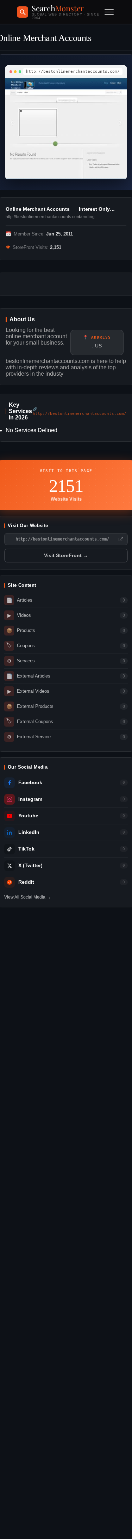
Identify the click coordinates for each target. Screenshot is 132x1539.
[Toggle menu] (109, 12)
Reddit (26, 882)
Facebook (30, 782)
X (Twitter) (30, 865)
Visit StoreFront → (66, 555)
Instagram (30, 799)
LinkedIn (28, 832)
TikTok (26, 849)
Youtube (28, 815)
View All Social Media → (27, 897)
